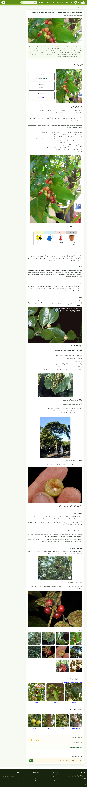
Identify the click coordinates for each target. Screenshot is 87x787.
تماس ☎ (41, 2)
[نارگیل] (80, 2)
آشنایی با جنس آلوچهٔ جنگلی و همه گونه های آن (72, 682)
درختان (82, 7)
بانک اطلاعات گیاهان (55, 775)
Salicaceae (41, 97)
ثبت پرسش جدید (36, 777)
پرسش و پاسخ (60, 2)
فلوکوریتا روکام (77, 65)
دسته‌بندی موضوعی (55, 778)
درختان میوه (77, 7)
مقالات (54, 2)
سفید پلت (48, 728)
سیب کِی (34, 728)
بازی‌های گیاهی (36, 775)
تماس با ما (37, 780)
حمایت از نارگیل (36, 778)
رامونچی (55, 702)
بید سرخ (62, 728)
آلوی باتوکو (36, 702)
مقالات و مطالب (56, 780)
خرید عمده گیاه (48, 2)
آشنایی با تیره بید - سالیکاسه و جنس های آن (72, 713)
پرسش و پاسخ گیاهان (55, 777)
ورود (3, 2)
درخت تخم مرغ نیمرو (76, 728)
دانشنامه (66, 2)
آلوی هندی (74, 702)
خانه (71, 2)
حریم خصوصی (3, 785)
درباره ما (12, 785)
